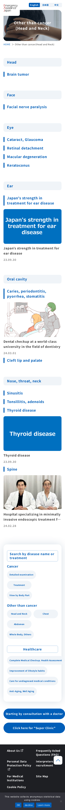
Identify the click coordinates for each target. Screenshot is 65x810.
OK (18, 805)
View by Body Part (20, 595)
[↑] (58, 760)
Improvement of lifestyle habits (27, 670)
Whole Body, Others (20, 634)
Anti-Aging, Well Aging (22, 691)
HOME (7, 44)
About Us (13, 750)
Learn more (44, 805)
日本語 (45, 4)
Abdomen (19, 624)
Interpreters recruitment (44, 763)
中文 (56, 4)
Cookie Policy (16, 787)
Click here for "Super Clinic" (34, 728)
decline (29, 805)
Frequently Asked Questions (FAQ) (48, 752)
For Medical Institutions (15, 778)
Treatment (19, 585)
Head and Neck (19, 613)
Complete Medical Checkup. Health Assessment (36, 660)
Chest (46, 613)
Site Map (42, 776)
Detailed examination (21, 574)
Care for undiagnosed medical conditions (32, 681)
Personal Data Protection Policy (19, 763)
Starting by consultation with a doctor (34, 714)
